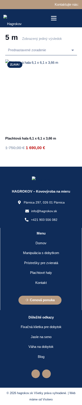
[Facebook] (35, 373)
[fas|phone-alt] (28, 220)
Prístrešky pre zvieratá (41, 263)
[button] (53, 18)
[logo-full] (12, 18)
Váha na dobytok (41, 347)
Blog (41, 357)
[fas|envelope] (28, 211)
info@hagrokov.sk (44, 211)
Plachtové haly (41, 273)
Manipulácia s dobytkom (41, 253)
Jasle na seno (41, 337)
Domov (41, 243)
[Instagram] (46, 373)
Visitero (48, 399)
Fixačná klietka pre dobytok (41, 327)
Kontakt (41, 283)
